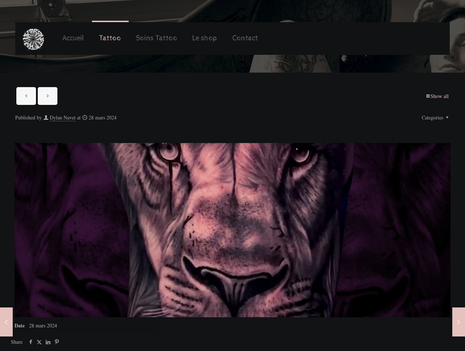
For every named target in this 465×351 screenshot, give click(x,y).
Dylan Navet (63, 117)
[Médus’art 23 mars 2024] (6, 321)
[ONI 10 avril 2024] (458, 321)
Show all (439, 96)
